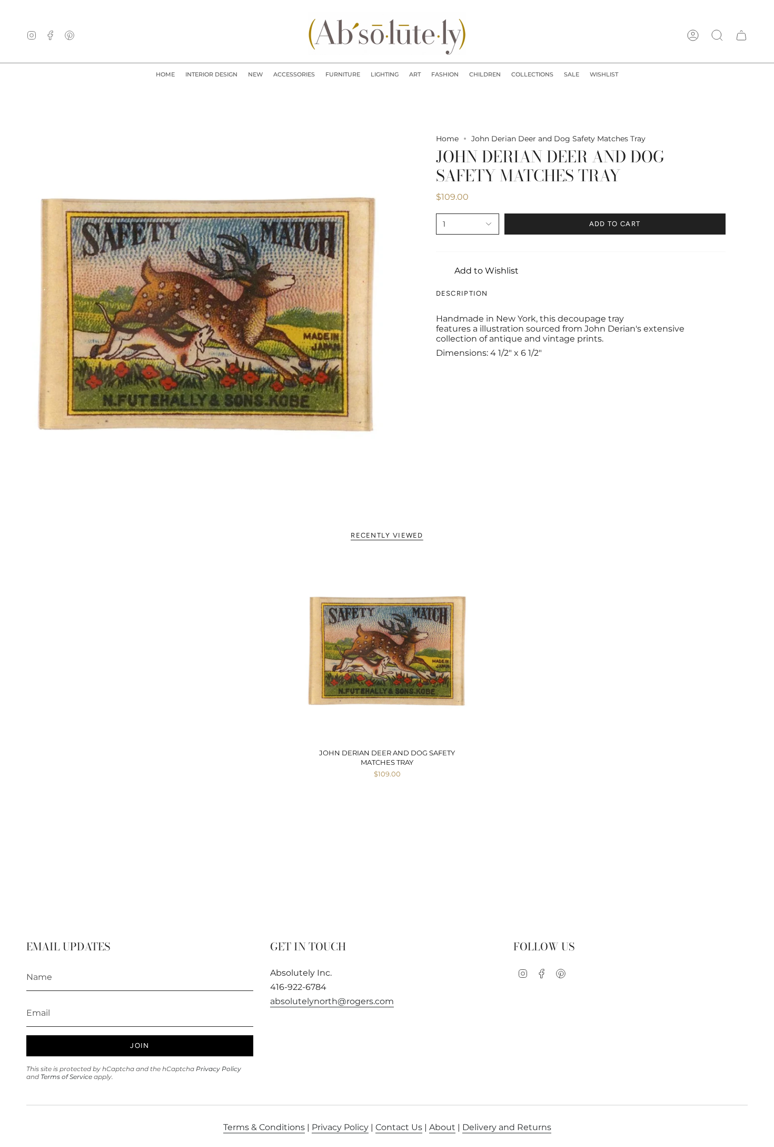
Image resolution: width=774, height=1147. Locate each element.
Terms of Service (66, 1077)
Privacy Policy (218, 1069)
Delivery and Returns (506, 1127)
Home (447, 138)
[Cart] (741, 35)
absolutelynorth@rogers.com (332, 1001)
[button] (211, 74)
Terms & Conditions (264, 1127)
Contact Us (398, 1127)
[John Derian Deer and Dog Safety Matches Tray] (387, 651)
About (442, 1127)
